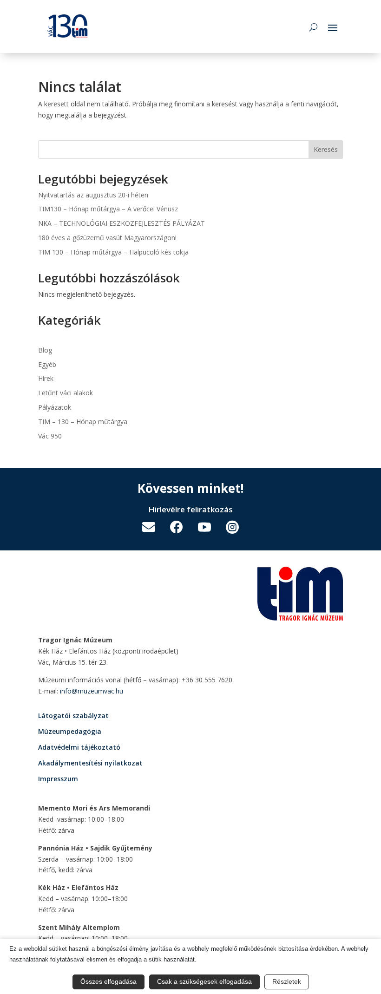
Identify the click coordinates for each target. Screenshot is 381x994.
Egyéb (47, 364)
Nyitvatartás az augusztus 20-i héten (93, 194)
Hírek (45, 378)
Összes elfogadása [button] (108, 981)
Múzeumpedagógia (69, 731)
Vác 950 (50, 436)
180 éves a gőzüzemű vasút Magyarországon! (107, 237)
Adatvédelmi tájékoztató (79, 747)
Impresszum (58, 778)
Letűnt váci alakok (65, 392)
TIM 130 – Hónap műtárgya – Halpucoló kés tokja (113, 252)
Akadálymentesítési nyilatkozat (90, 763)
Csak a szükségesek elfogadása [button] (204, 981)
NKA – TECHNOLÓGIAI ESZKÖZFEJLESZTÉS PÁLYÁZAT (121, 223)
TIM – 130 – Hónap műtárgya (82, 421)
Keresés (326, 149)
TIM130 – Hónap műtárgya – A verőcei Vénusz (108, 208)
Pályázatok (54, 407)
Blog (45, 350)
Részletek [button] (286, 981)
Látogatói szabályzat (73, 715)
